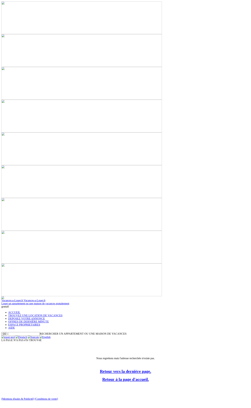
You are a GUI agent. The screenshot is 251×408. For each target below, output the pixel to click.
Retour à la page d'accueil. (125, 379)
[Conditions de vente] (46, 398)
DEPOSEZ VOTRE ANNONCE (26, 318)
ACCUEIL (14, 312)
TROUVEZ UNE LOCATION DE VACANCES (35, 315)
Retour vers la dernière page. (125, 371)
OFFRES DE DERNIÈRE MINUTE (28, 321)
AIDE (11, 327)
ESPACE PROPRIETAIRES (24, 324)
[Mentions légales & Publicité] (17, 398)
